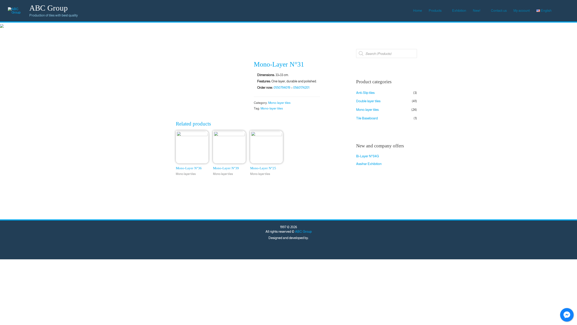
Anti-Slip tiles (365, 93)
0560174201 (301, 87)
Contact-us (499, 10)
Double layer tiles (368, 101)
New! (476, 10)
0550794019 (282, 87)
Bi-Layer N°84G (367, 156)
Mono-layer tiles (279, 102)
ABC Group (48, 8)
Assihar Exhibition (369, 164)
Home (417, 10)
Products (435, 10)
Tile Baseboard (367, 118)
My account (521, 10)
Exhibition (459, 10)
